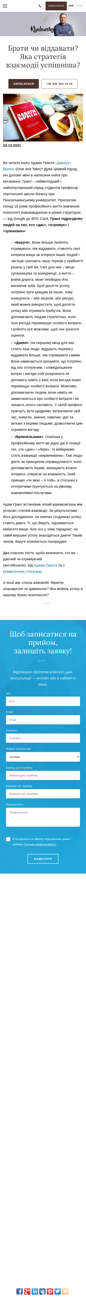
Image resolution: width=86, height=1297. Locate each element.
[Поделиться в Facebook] (19, 1291)
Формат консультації (18, 748)
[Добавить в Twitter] (57, 1291)
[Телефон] (40, 6)
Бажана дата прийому (19, 767)
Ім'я (8, 693)
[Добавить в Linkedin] (35, 1291)
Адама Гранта (45, 565)
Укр (71, 5)
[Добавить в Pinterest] (50, 1291)
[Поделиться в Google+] (27, 1291)
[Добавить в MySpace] (42, 1291)
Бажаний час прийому (19, 786)
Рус (80, 5)
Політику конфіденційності (40, 844)
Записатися (56, 6)
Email (9, 712)
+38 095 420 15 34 (59, 83)
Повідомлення (14, 804)
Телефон (11, 730)
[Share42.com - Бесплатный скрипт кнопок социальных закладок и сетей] (65, 1291)
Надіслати (43, 858)
